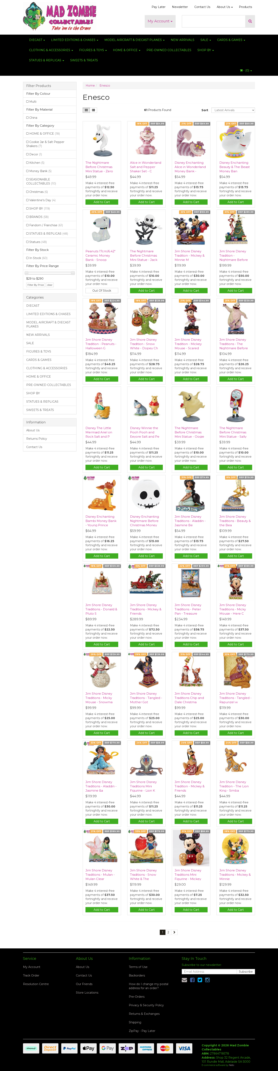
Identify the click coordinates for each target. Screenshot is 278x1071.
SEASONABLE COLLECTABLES (41, 181)
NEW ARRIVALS (182, 40)
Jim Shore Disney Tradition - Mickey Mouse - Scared (188, 344)
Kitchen (36, 163)
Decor (35, 154)
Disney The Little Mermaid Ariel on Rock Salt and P (98, 432)
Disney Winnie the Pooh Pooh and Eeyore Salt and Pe (144, 432)
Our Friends (84, 984)
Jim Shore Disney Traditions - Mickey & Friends (145, 609)
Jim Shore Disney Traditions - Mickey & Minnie (235, 874)
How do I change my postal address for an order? (148, 986)
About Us (224, 7)
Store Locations (87, 992)
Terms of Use (138, 967)
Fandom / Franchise (46, 225)
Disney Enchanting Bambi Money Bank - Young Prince (100, 521)
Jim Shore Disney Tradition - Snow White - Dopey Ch (144, 344)
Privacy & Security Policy (146, 1005)
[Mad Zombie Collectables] (59, 15)
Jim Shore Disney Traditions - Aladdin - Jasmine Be (190, 521)
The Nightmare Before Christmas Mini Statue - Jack (143, 255)
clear (50, 284)
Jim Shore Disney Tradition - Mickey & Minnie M (190, 255)
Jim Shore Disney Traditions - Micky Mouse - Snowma (99, 698)
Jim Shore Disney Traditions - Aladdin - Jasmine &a (101, 786)
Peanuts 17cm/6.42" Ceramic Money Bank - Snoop (100, 255)
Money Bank (40, 171)
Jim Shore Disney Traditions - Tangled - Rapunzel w (235, 698)
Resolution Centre (36, 984)
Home (90, 85)
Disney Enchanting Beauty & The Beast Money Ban (234, 167)
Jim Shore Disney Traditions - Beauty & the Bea (235, 521)
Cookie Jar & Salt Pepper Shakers (45, 144)
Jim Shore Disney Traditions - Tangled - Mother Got (146, 698)
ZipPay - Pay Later (142, 1031)
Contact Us (202, 7)
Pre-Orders (136, 997)
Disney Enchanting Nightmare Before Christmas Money (144, 521)
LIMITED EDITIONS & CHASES (73, 40)
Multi (32, 101)
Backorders (137, 975)
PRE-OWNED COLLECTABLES (169, 50)
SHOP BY (204, 50)
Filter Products (38, 86)
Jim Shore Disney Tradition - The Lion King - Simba (234, 786)
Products (245, 7)
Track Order (31, 975)
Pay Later (158, 7)
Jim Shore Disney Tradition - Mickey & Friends (190, 786)
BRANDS (39, 217)
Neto (231, 1065)
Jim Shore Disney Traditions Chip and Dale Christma (189, 698)
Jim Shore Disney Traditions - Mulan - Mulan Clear (100, 874)
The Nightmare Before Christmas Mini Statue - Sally (232, 432)
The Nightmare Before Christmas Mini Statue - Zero (99, 167)
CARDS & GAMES (230, 40)
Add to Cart (102, 202)
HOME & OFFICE (125, 50)
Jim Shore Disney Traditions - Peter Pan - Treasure (188, 609)
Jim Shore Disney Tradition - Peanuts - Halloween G (100, 344)
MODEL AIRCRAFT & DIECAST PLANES (133, 40)
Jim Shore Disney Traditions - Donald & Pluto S (101, 609)
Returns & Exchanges (144, 1014)
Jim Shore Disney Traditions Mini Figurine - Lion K (143, 786)
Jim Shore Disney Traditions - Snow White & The (143, 874)
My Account (159, 21)
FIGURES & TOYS (92, 50)
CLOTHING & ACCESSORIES (50, 50)
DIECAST (36, 40)
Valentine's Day (42, 200)
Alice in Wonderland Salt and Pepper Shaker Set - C (145, 167)
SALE (204, 40)
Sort (204, 110)
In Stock (38, 258)
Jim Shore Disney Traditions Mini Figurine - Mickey (188, 874)
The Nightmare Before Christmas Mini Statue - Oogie (189, 432)
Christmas (38, 192)
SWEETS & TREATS (84, 60)
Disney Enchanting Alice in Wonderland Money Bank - (190, 167)
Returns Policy (36, 438)
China (33, 118)
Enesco (105, 85)
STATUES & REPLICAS (45, 60)
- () (246, 70)
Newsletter (180, 7)
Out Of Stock (101, 290)
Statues (38, 242)
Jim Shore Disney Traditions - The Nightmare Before (233, 344)
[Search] (250, 21)
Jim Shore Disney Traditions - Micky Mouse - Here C (232, 609)
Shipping (135, 1022)
